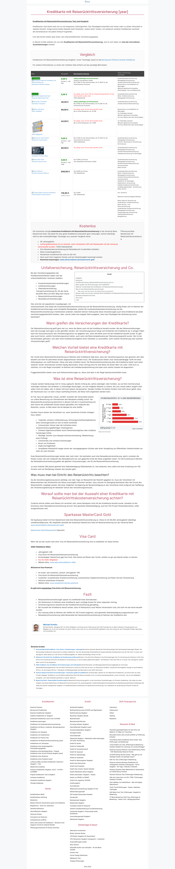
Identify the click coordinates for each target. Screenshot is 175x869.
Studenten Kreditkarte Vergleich (40, 780)
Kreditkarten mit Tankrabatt (39, 743)
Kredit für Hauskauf (76, 752)
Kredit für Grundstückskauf (79, 749)
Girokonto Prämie (36, 814)
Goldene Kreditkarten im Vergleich (41, 716)
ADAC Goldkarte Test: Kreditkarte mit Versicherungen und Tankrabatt (58, 665)
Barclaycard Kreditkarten (38, 710)
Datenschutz (114, 710)
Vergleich (79, 278)
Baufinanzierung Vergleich (78, 713)
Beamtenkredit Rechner (78, 721)
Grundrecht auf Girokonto (38, 817)
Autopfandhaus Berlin (37, 794)
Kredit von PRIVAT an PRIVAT (79, 777)
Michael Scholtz (50, 625)
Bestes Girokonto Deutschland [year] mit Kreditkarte (47, 803)
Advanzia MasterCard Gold (40, 96)
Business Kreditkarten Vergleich (40, 713)
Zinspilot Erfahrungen (77, 861)
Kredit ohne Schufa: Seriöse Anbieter (82, 769)
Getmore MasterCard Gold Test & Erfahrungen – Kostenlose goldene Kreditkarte (61, 672)
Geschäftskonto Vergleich (38, 811)
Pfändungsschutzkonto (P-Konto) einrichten (44, 827)
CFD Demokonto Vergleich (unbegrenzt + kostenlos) (87, 839)
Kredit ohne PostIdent (77, 766)
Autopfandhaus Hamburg (38, 797)
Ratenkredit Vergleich (77, 803)
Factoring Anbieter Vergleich (79, 724)
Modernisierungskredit (77, 791)
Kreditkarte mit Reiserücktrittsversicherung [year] (46, 740)
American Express (36, 707)
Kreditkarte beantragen (38, 721)
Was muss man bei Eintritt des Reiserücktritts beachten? (96, 291)
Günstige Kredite (75, 733)
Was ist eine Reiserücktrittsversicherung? (90, 289)
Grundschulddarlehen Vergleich (80, 730)
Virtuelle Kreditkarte (36, 783)
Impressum (113, 707)
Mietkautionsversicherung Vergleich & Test (84, 789)
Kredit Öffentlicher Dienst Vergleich (81, 772)
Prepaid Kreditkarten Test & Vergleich (42, 774)
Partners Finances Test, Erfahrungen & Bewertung (126, 774)
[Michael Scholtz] (36, 631)
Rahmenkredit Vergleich (78, 800)
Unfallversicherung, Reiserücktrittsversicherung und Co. (95, 282)
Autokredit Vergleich (76, 707)
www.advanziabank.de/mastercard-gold (77, 260)
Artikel (112, 713)
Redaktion (113, 718)
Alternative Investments (78, 830)
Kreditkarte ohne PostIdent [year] (41, 759)
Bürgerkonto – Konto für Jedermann (42, 806)
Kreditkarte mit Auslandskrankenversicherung (45, 724)
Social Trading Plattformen (79, 855)
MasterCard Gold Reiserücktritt (43, 530)
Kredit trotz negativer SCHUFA (80, 780)
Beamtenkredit (75, 718)
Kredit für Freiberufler (77, 746)
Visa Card (79, 298)
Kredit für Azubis (75, 743)
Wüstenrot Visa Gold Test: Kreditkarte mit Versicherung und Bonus (57, 657)
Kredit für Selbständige (77, 755)
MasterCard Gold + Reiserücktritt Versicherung (51, 680)
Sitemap (112, 716)
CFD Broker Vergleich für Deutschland (82, 836)
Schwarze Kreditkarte (37, 777)
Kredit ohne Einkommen (78, 763)
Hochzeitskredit (75, 735)
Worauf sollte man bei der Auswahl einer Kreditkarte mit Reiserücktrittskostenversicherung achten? (109, 293)
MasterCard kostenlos (37, 767)
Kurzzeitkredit (74, 786)
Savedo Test (74, 852)
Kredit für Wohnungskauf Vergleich (81, 760)
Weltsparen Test (75, 858)
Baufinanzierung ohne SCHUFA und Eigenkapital (86, 710)
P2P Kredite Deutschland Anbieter (81, 794)
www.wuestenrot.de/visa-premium (64, 583)
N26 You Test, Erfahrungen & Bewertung (123, 759)
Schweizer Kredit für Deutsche (80, 806)
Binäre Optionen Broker (77, 833)
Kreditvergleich (75, 783)
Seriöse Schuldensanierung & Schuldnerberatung (86, 808)
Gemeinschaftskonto (37, 808)
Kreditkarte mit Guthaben (38, 732)
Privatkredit (74, 797)
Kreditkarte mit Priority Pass (39, 738)
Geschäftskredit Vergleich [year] (80, 727)
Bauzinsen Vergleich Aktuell (79, 716)
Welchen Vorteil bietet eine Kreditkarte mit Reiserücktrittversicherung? (99, 287)
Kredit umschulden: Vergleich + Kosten (82, 774)
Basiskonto (33, 800)
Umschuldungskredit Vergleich (80, 816)
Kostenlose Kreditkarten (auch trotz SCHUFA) (45, 718)
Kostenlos (79, 280)
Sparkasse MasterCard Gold (85, 295)
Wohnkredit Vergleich (77, 819)
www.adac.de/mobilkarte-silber (63, 562)
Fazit (77, 300)
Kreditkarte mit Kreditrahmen (39, 735)
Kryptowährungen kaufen (78, 842)
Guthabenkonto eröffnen (38, 820)
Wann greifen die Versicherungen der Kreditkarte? (92, 285)
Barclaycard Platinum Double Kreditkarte (118, 60)
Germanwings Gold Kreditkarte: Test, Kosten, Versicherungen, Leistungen (59, 649)
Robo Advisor (74, 845)
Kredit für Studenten (76, 757)
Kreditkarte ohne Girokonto (39, 756)
